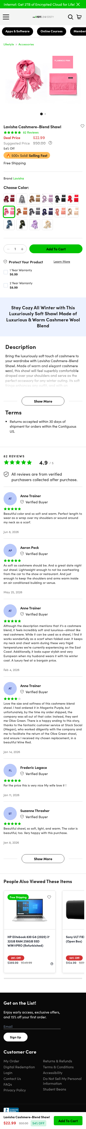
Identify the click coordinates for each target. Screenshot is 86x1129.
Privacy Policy (15, 1089)
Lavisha (18, 178)
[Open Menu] (7, 17)
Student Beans (54, 1089)
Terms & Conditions (58, 1066)
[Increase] (22, 249)
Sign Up (15, 1037)
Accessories (26, 44)
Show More (43, 401)
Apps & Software (18, 31)
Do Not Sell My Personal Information (62, 1081)
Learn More (62, 261)
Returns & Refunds (57, 1060)
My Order (11, 1060)
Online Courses (52, 31)
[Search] (70, 17)
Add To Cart (56, 248)
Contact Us (12, 1078)
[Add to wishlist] (82, 125)
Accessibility (52, 1072)
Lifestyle (9, 44)
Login (8, 1072)
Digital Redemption (19, 1066)
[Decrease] (8, 249)
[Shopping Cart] (79, 17)
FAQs (8, 1084)
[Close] (78, 4)
